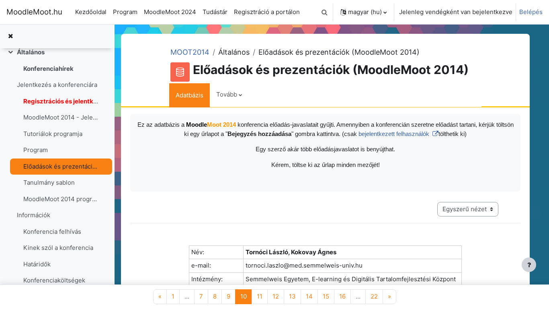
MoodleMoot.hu (34, 11)
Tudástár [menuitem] (215, 12)
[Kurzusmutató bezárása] (10, 36)
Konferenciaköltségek (54, 280)
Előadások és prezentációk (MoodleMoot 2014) (60, 166)
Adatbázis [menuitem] (189, 95)
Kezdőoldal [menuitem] (91, 12)
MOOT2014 (189, 52)
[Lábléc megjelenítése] (529, 265)
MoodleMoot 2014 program (60, 199)
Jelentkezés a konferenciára (57, 85)
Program (35, 150)
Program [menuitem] (125, 12)
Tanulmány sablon (49, 182)
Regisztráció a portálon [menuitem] (267, 12)
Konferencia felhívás (52, 231)
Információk (33, 215)
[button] (324, 12)
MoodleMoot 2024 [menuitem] (170, 12)
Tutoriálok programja (52, 134)
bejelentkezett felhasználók (394, 133)
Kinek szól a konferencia (58, 247)
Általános (31, 52)
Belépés (531, 12)
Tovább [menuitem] (226, 94)
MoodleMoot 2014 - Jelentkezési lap (60, 117)
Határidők (37, 264)
